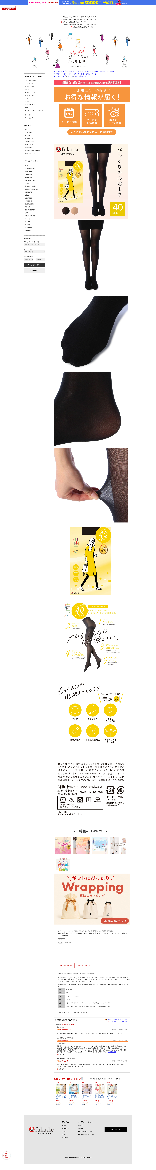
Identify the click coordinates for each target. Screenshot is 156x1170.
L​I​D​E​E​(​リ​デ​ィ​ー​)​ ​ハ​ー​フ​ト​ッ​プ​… (87, 1097)
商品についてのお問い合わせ (69, 973)
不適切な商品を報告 (88, 973)
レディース (71, 71)
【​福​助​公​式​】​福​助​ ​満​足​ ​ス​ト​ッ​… (99, 1097)
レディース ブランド (75, 74)
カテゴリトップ (60, 71)
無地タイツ (89, 71)
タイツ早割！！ (80, 76)
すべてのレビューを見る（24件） (118, 1019)
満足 (88, 74)
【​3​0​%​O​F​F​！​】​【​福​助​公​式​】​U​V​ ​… (74, 1097)
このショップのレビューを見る (119, 1021)
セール (70, 76)
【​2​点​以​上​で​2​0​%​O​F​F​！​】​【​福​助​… (61, 1097)
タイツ (80, 71)
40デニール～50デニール (104, 71)
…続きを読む (112, 1052)
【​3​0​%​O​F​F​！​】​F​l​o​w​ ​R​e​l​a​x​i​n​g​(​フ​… (112, 1097)
